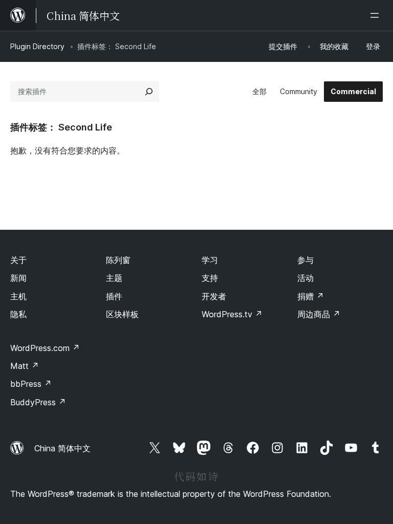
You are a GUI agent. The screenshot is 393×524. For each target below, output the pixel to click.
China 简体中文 (62, 448)
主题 (114, 278)
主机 (18, 296)
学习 (210, 260)
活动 (305, 278)
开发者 (214, 296)
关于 (18, 260)
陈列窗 (118, 260)
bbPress (31, 384)
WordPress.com (45, 348)
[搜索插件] (149, 91)
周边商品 (318, 314)
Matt (24, 366)
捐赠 (310, 296)
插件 (114, 296)
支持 (210, 278)
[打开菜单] (376, 15)
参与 (305, 260)
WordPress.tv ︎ (232, 314)
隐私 (18, 314)
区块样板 (122, 314)
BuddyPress (38, 402)
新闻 (18, 278)
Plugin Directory (37, 46)
